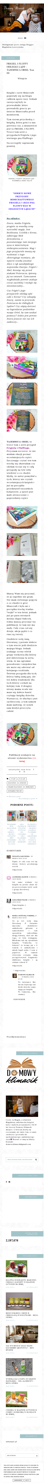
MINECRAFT (30, 787)
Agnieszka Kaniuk (20, 877)
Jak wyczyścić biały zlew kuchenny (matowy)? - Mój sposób (20, 1348)
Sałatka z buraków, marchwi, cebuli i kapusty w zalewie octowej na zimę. (21, 1282)
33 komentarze (32, 1386)
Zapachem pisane (19, 900)
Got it (27, 1480)
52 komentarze (32, 1320)
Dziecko (23, 783)
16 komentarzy (32, 1417)
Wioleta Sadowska (21, 856)
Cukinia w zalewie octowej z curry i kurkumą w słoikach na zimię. (21, 1412)
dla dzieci (12, 783)
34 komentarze (32, 1353)
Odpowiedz (17, 870)
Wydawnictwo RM (15, 791)
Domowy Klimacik (26, 975)
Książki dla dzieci (15, 787)
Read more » (10, 1287)
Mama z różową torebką (23, 915)
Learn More (18, 1480)
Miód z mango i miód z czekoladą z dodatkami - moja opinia (22, 1315)
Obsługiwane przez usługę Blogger (18, 45)
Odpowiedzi (20, 970)
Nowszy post (14, 796)
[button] (22, 38)
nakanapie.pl (11, 1442)
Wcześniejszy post (27, 799)
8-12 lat (22, 779)
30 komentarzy (32, 1287)
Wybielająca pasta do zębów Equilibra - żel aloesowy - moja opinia (21, 1381)
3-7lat (13, 779)
